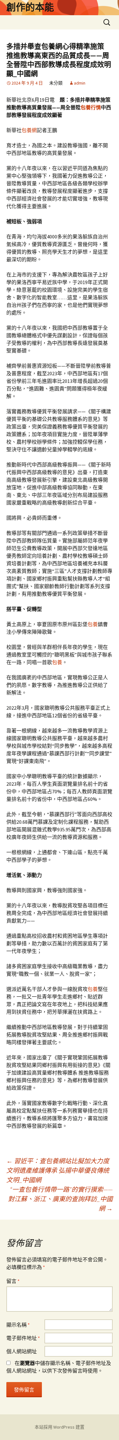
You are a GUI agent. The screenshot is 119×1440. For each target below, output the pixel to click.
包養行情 (91, 107)
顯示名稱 (18, 1325)
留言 (13, 1281)
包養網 (29, 130)
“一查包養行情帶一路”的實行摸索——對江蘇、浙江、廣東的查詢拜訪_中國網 (60, 1198)
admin (79, 83)
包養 (93, 624)
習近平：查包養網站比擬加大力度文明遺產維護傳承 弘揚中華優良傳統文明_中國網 (57, 1170)
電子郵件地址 (23, 1338)
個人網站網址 (21, 1351)
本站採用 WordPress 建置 (59, 1427)
